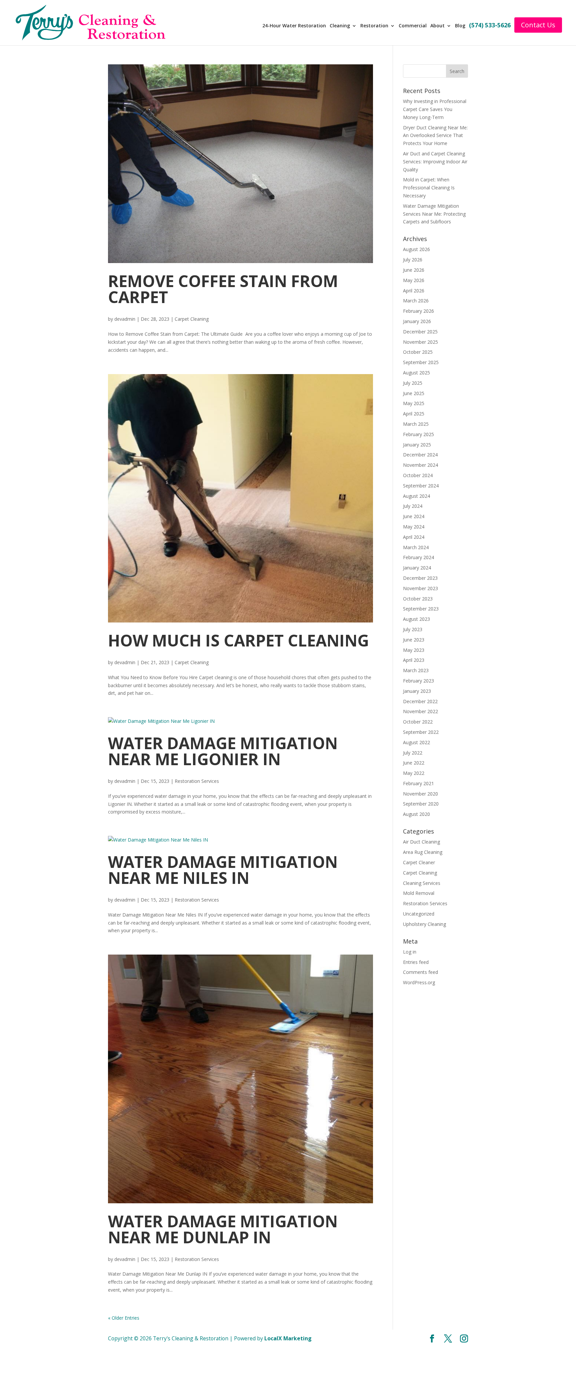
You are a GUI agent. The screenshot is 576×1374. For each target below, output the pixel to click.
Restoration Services (197, 781)
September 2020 (421, 804)
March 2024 (416, 547)
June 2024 (413, 516)
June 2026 (413, 270)
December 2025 (420, 331)
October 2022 (418, 722)
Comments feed (420, 972)
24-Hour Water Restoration (298, 26)
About (440, 26)
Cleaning (344, 26)
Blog (463, 26)
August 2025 (416, 372)
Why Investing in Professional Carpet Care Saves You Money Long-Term (434, 109)
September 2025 (421, 362)
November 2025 (420, 342)
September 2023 (421, 608)
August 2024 (416, 496)
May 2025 (413, 403)
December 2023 (420, 578)
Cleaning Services (421, 883)
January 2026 (417, 321)
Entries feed (416, 962)
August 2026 (416, 249)
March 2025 (416, 424)
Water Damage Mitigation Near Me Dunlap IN (223, 1229)
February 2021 (418, 783)
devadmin (124, 319)
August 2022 (416, 742)
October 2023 (418, 598)
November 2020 (420, 794)
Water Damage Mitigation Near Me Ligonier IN (223, 751)
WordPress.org (419, 982)
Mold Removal (418, 893)
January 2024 (417, 567)
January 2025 (417, 444)
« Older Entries (123, 1318)
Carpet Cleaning (192, 319)
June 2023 (413, 639)
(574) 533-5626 (492, 26)
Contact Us (540, 24)
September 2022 (421, 732)
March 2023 (416, 670)
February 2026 (418, 311)
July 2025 (412, 383)
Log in (409, 952)
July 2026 (412, 259)
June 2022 (413, 763)
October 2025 (418, 352)
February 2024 (418, 557)
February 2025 (418, 434)
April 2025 (413, 413)
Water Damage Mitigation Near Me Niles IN (223, 870)
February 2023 (418, 680)
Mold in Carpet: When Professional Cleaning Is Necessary (429, 187)
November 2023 (420, 588)
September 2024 (421, 485)
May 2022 (413, 773)
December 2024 (420, 454)
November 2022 (420, 711)
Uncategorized (418, 914)
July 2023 (412, 629)
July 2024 (412, 506)
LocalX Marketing (288, 1338)
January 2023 (417, 691)
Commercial (416, 26)
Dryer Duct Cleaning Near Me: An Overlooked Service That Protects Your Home (435, 135)
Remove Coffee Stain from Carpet (223, 289)
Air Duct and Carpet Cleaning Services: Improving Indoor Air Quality (435, 161)
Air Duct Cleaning (421, 842)
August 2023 (416, 619)
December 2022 (420, 701)
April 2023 (413, 660)
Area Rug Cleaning (422, 852)
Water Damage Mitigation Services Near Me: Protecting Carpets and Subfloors (434, 214)
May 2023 (413, 650)
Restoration (378, 26)
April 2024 (413, 537)
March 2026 (416, 300)
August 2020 (416, 814)
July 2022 (412, 753)
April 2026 (413, 290)
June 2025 (413, 393)
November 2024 (420, 465)
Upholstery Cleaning (424, 924)
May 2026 (413, 280)
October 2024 (418, 475)
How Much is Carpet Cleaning (238, 640)
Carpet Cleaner (419, 862)
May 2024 (413, 526)
